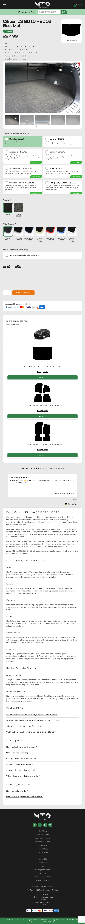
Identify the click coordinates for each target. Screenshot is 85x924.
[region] (42, 485)
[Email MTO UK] (50, 825)
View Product (43, 377)
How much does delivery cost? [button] (20, 770)
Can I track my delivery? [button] (17, 753)
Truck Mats (42, 849)
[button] (77, 66)
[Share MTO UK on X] (35, 825)
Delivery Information (43, 870)
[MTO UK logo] (42, 5)
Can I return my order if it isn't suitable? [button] (24, 797)
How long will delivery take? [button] (19, 764)
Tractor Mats (42, 852)
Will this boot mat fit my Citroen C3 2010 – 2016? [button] (31, 732)
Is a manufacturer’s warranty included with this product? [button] (32, 720)
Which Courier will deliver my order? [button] (23, 776)
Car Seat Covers (42, 838)
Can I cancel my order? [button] (17, 791)
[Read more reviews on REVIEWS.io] (71, 504)
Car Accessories (42, 842)
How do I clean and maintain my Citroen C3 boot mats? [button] (32, 714)
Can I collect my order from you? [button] (21, 747)
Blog (42, 866)
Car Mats (42, 831)
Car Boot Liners (42, 835)
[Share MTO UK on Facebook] (40, 825)
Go (63, 12)
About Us (42, 859)
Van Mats (42, 845)
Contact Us (42, 863)
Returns (42, 873)
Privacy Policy (42, 880)
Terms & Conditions (42, 877)
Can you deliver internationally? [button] (21, 758)
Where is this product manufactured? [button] (23, 726)
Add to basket (23, 293)
